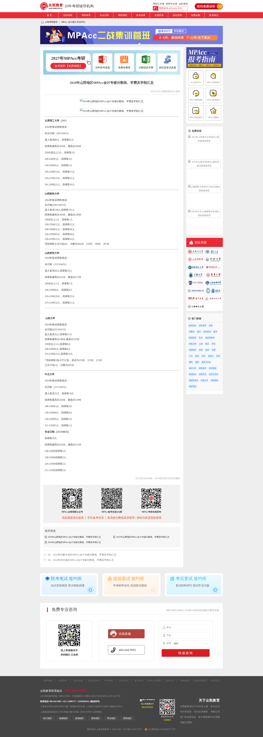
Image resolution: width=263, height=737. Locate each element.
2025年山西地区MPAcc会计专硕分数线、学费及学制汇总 (142, 537)
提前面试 (207, 332)
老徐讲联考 (209, 338)
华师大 (211, 356)
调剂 (197, 362)
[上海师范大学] (195, 309)
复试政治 (192, 374)
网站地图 (185, 680)
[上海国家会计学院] (195, 301)
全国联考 (159, 15)
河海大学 (204, 380)
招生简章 (177, 15)
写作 (203, 356)
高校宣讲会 (193, 380)
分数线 (191, 332)
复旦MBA (139, 680)
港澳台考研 (93, 680)
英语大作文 (213, 374)
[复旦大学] (213, 254)
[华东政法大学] (213, 301)
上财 (201, 344)
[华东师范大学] (213, 270)
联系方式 (215, 680)
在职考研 (67, 15)
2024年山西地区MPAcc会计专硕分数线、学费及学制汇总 (74, 542)
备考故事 (140, 15)
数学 (215, 332)
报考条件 (202, 368)
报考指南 (48, 680)
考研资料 (108, 680)
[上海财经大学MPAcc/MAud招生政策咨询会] (204, 190)
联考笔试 (192, 325)
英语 (211, 325)
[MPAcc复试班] (131, 35)
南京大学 (192, 368)
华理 (201, 350)
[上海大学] (195, 277)
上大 (191, 356)
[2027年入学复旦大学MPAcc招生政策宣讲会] (204, 141)
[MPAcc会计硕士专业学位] (204, 67)
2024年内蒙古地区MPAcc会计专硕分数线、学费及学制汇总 (84, 554)
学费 (213, 350)
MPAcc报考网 (154, 680)
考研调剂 (122, 15)
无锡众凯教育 (200, 680)
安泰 (207, 350)
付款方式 (169, 680)
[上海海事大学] (213, 285)
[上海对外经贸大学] (195, 293)
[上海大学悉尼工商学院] (213, 293)
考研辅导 (86, 15)
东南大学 (202, 374)
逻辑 (191, 362)
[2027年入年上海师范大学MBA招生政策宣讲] (204, 215)
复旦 (207, 344)
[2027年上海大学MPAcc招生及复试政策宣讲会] (204, 166)
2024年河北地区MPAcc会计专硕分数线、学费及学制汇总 (83, 560)
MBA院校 (78, 680)
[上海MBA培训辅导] (52, 6)
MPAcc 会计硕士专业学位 (73, 22)
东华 (218, 356)
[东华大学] (213, 277)
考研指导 (192, 350)
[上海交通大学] (195, 254)
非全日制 (104, 15)
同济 (213, 344)
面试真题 (212, 368)
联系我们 (213, 15)
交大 (201, 338)
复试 (199, 332)
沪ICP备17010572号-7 (133, 729)
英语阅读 (192, 338)
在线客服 (125, 633)
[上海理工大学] (195, 285)
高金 (197, 356)
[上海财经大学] (195, 262)
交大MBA (123, 680)
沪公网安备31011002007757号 (161, 729)
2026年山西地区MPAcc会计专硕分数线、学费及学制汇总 (74, 537)
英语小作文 (206, 362)
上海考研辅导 (51, 22)
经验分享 (192, 344)
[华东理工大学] (195, 270)
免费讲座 (195, 15)
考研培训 (192, 386)
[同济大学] (213, 262)
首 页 (49, 15)
